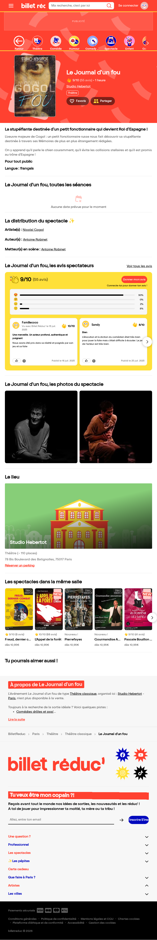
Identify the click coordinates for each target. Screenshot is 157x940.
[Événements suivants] (152, 617)
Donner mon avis (134, 279)
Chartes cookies (129, 919)
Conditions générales (22, 919)
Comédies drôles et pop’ (35, 712)
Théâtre (52, 734)
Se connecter (128, 6)
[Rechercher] (109, 5)
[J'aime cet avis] (16, 360)
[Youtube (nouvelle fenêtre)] (140, 755)
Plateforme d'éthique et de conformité (38, 922)
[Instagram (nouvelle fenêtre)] (122, 773)
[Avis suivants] (147, 342)
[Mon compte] (144, 5)
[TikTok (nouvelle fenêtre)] (140, 773)
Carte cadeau (18, 869)
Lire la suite (16, 719)
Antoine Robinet (35, 240)
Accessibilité (76, 922)
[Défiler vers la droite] (148, 43)
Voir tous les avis (139, 266)
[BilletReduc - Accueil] (28, 5)
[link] (40, 322)
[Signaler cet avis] (24, 360)
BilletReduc (16, 734)
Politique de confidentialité (58, 919)
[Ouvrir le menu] (12, 5)
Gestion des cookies (102, 922)
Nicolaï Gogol (33, 230)
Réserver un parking (20, 566)
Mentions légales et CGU (97, 919)
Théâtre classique (83, 694)
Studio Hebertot (78, 86)
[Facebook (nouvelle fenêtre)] (122, 755)
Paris (12, 698)
